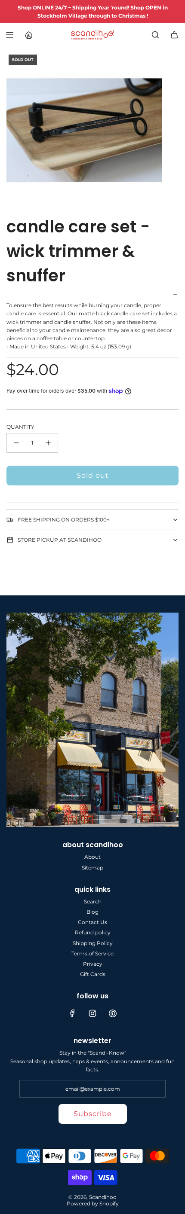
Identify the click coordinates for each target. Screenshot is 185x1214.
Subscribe (93, 1114)
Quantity (20, 427)
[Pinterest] (112, 1013)
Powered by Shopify (93, 1203)
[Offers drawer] (28, 34)
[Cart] (174, 34)
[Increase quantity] (48, 442)
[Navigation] (9, 34)
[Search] (155, 34)
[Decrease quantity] (16, 442)
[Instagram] (92, 1013)
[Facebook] (72, 1013)
